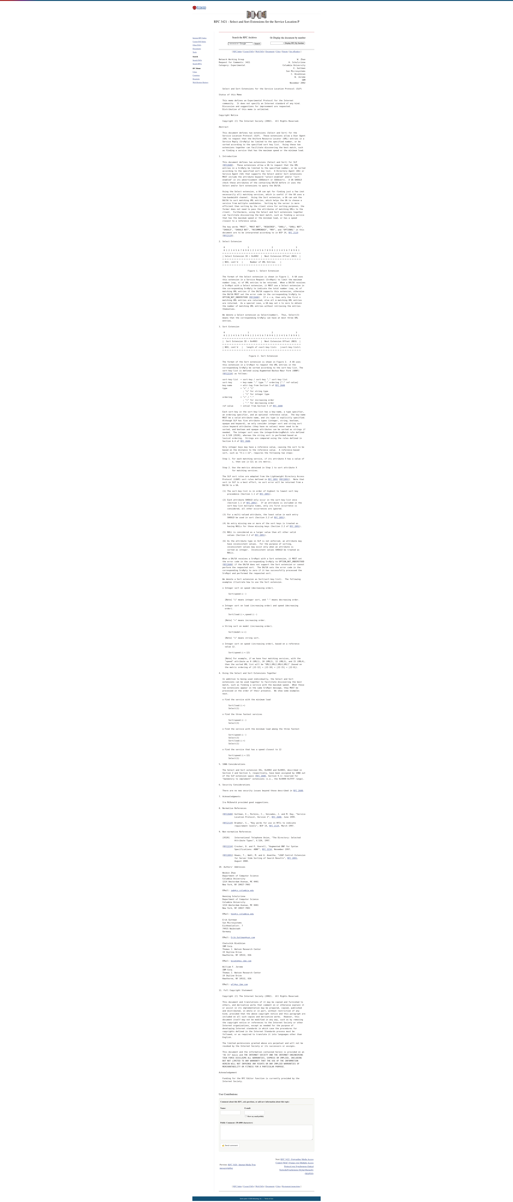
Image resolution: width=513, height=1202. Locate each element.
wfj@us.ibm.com (239, 984)
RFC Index (237, 51)
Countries (196, 75)
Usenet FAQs (248, 51)
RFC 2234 (267, 849)
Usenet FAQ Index (199, 41)
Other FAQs (197, 45)
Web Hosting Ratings (200, 82)
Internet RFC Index (200, 38)
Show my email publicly (255, 1116)
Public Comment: (236, 1122)
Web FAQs (259, 51)
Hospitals (196, 79)
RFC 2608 (280, 385)
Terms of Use (268, 1198)
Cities (195, 72)
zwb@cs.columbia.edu (242, 890)
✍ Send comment (230, 1145)
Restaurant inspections (291, 1186)
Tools (195, 52)
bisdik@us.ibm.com (241, 961)
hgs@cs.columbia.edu (242, 914)
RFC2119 (228, 235)
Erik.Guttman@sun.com (243, 937)
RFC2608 (228, 165)
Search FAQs (197, 60)
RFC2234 (228, 373)
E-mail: (247, 1108)
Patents (285, 51)
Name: (223, 1108)
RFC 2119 (293, 232)
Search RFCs (197, 63)
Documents (197, 48)
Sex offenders (294, 51)
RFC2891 (284, 479)
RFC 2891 (273, 479)
